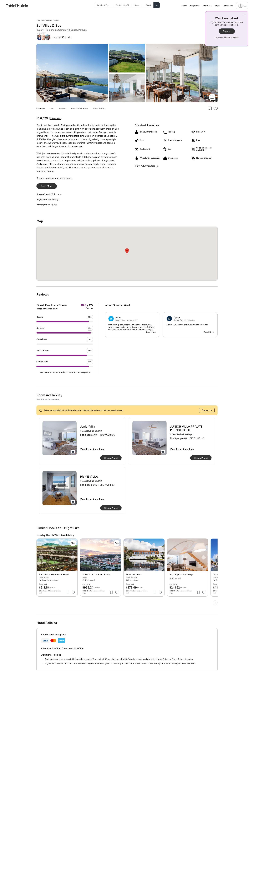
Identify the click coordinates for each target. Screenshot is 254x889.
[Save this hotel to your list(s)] (210, 108)
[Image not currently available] (59, 438)
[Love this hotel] (216, 108)
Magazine (194, 5)
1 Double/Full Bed (89, 430)
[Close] (244, 15)
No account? (227, 37)
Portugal (41, 20)
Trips (217, 5)
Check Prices (111, 458)
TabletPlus (228, 5)
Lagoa (56, 20)
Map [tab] (52, 108)
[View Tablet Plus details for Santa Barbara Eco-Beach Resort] (73, 543)
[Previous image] (41, 557)
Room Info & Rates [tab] (79, 108)
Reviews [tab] (62, 108)
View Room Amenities (92, 449)
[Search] (157, 5)
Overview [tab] (40, 108)
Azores (49, 20)
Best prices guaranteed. (47, 399)
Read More (151, 332)
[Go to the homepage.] (17, 5)
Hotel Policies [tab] (99, 108)
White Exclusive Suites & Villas (96, 574)
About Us (207, 5)
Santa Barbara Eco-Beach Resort (54, 574)
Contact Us (207, 410)
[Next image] (73, 557)
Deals (184, 5)
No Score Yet (48, 580)
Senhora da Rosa (133, 574)
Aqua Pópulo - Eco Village (181, 574)
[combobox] (105, 5)
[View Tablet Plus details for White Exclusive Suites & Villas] (116, 543)
